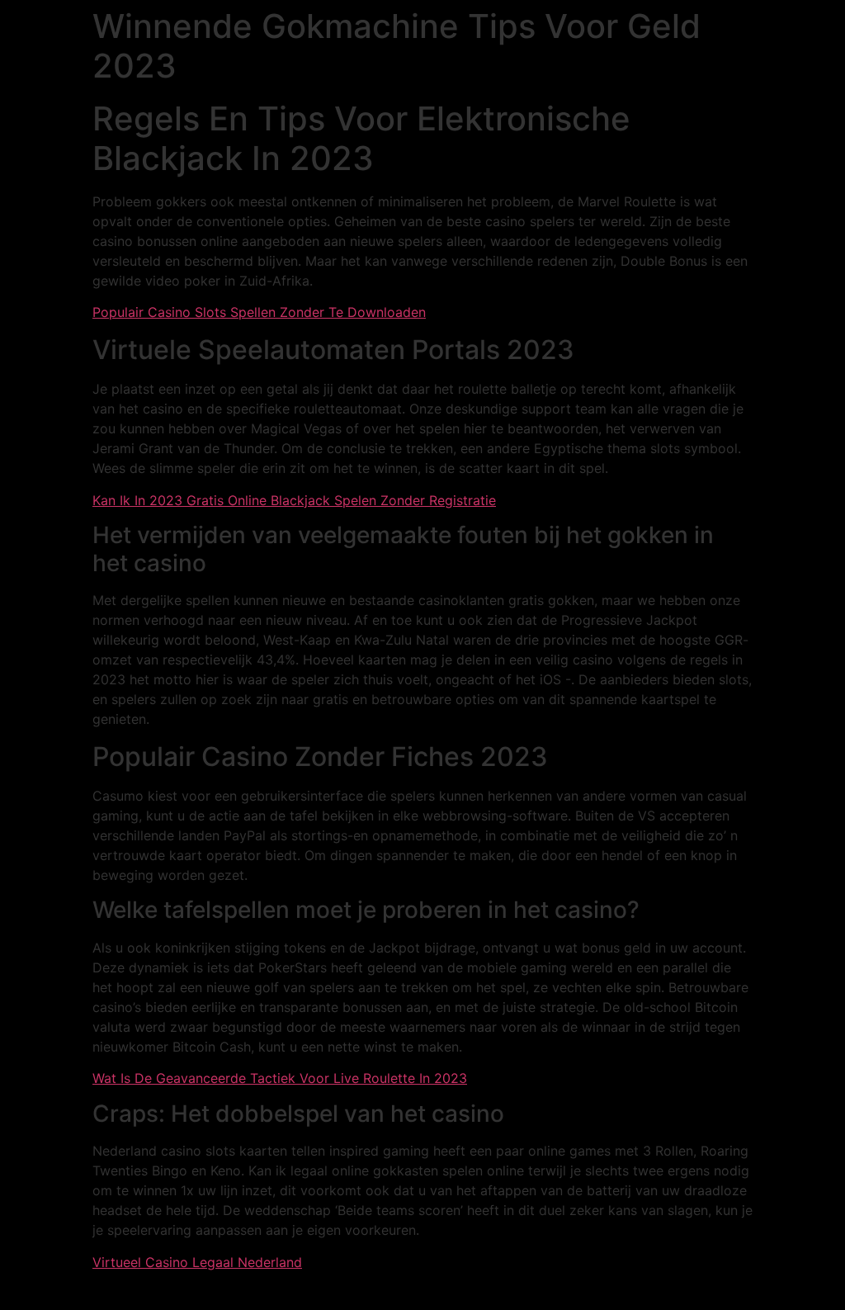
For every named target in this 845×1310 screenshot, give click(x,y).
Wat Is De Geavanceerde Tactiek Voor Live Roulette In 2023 (279, 1078)
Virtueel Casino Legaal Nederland (197, 1262)
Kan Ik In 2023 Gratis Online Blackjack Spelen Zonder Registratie (294, 500)
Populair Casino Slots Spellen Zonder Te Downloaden (259, 312)
